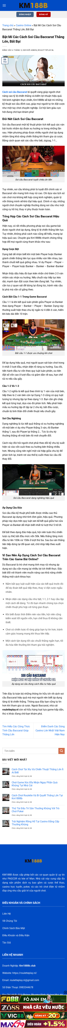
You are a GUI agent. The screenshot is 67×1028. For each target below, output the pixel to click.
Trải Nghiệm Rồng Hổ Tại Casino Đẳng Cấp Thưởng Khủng (35, 823)
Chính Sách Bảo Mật (13, 928)
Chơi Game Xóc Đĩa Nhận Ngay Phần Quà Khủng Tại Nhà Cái (34, 784)
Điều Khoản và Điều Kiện (15, 935)
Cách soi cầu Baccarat (14, 92)
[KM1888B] (33, 6)
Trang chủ (7, 25)
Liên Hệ (6, 913)
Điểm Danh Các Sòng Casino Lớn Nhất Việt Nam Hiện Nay (50, 730)
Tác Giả (6, 942)
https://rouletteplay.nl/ (24, 973)
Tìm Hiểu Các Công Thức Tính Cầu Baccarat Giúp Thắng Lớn (16, 730)
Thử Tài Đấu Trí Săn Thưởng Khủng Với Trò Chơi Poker (35, 810)
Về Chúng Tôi (9, 920)
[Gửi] (61, 751)
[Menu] (4, 5)
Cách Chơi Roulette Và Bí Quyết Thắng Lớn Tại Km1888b (37, 797)
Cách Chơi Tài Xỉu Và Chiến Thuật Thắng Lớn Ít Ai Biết (37, 771)
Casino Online (23, 25)
